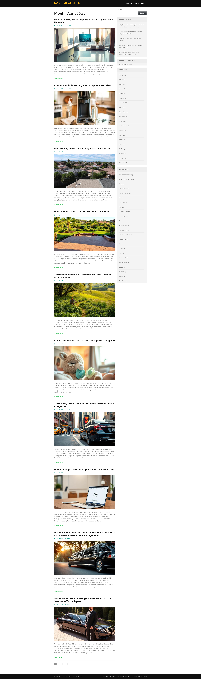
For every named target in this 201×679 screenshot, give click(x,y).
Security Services (124, 262)
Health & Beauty (124, 225)
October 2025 (123, 121)
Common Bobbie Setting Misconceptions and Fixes (82, 85)
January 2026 (123, 107)
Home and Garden (124, 230)
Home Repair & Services (126, 235)
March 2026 (122, 98)
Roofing (121, 253)
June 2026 (122, 84)
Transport (122, 276)
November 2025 (124, 116)
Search (119, 10)
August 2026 (123, 75)
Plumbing (122, 248)
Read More (58, 78)
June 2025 (122, 139)
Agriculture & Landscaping (126, 179)
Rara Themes (125, 676)
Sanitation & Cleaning (125, 258)
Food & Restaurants (125, 221)
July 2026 (122, 79)
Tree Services (123, 281)
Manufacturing (123, 239)
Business (121, 198)
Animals (121, 184)
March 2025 (122, 153)
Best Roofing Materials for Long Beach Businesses (82, 148)
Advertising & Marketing (126, 175)
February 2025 (123, 158)
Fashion (121, 207)
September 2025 (124, 126)
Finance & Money (124, 216)
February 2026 (123, 103)
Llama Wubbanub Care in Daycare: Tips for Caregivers (84, 340)
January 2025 (123, 163)
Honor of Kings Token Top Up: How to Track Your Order (84, 469)
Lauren (69, 25)
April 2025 (122, 149)
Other (120, 244)
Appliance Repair (124, 188)
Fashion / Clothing (124, 211)
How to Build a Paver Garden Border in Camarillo (81, 211)
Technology (122, 271)
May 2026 (122, 89)
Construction (123, 202)
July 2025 (122, 135)
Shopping (122, 267)
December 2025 (123, 112)
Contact (129, 4)
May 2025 (122, 144)
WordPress (143, 676)
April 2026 (122, 93)
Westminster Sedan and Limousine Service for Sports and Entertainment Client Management (84, 534)
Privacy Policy (139, 4)
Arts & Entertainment (125, 193)
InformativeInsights (67, 3)
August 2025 (122, 130)
